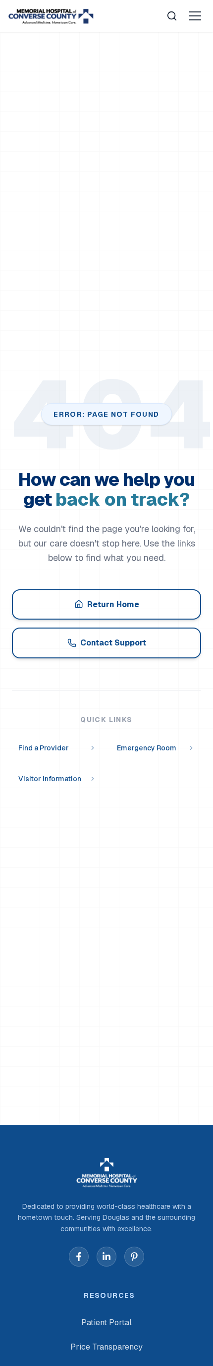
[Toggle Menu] (195, 15)
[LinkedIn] (106, 1257)
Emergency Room (146, 747)
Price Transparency (106, 1347)
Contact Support (113, 642)
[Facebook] (79, 1257)
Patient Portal (106, 1322)
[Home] (51, 16)
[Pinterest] (134, 1257)
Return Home (113, 604)
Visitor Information (49, 778)
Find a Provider (43, 747)
